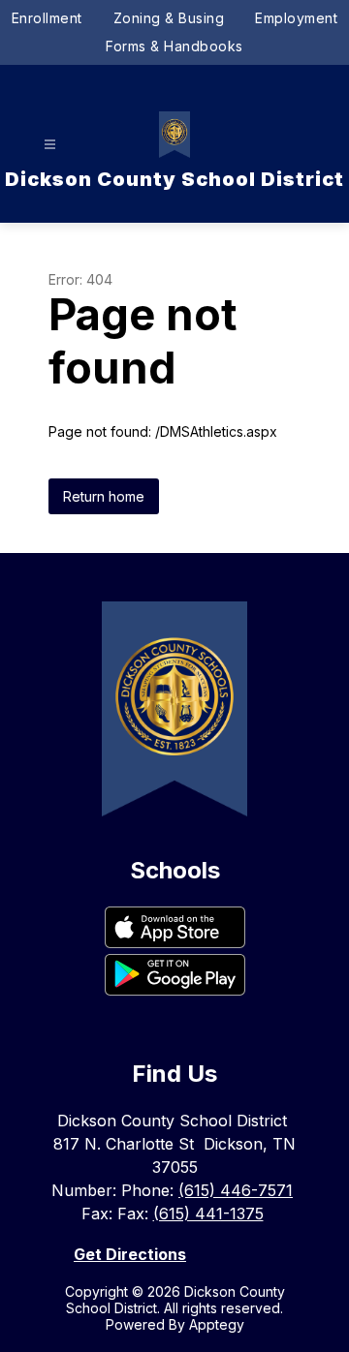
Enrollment (47, 18)
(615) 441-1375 (208, 1213)
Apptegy (216, 1324)
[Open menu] (50, 145)
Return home (103, 496)
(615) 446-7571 (235, 1190)
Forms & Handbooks (174, 46)
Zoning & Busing (169, 18)
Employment (296, 18)
